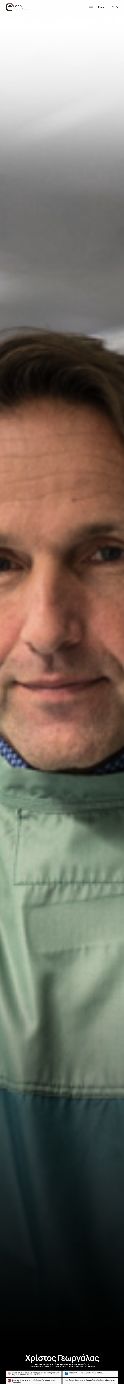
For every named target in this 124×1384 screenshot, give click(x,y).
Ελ (113, 7)
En (117, 7)
